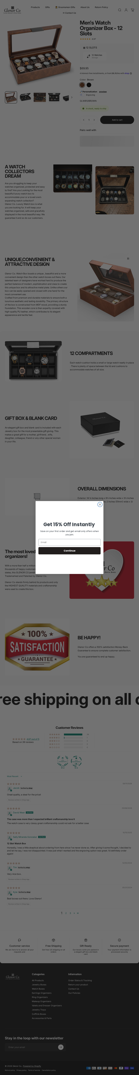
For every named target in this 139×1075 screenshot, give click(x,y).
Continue (69, 550)
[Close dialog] (100, 504)
